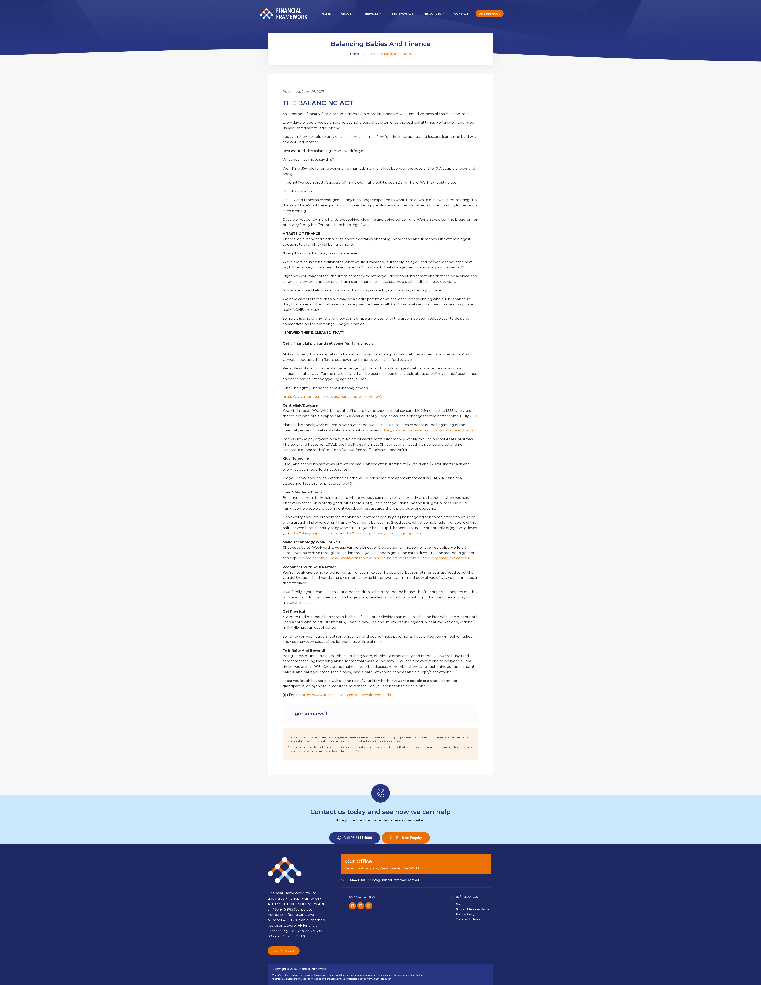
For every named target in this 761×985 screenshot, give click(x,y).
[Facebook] (352, 905)
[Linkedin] (360, 905)
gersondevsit (311, 713)
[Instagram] (368, 905)
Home (326, 13)
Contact (461, 13)
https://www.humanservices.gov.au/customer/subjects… (428, 430)
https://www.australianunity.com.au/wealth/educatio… (347, 695)
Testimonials (402, 13)
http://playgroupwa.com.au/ (314, 533)
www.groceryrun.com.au (448, 558)
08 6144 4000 (490, 13)
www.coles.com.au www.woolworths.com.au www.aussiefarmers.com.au (360, 558)
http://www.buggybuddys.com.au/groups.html (383, 533)
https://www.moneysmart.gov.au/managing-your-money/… (333, 397)
